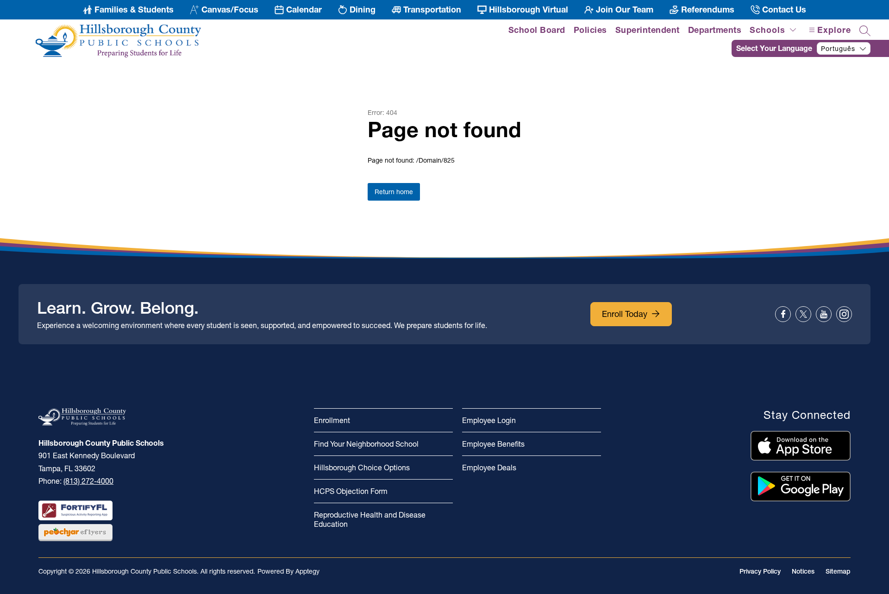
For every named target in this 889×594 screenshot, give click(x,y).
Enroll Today (624, 314)
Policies (590, 30)
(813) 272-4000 (88, 481)
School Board (536, 30)
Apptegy (307, 571)
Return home (394, 192)
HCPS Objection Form (351, 491)
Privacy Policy (760, 571)
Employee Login (489, 420)
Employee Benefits (493, 444)
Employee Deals (489, 467)
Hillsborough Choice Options (362, 467)
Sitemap (838, 571)
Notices (803, 571)
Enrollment (332, 420)
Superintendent (647, 30)
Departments (715, 30)
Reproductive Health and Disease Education (370, 519)
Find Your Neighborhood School (366, 444)
